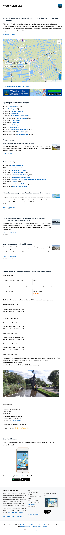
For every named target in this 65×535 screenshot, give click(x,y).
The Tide (51, 524)
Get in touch (31, 504)
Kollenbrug (20, 132)
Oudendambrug (13, 106)
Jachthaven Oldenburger (20, 184)
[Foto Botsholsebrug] (31, 382)
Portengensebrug (21, 118)
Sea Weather (32, 524)
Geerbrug (11, 109)
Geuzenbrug (16, 122)
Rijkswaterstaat (58, 81)
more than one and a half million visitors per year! (33, 526)
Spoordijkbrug (16, 120)
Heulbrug (15, 125)
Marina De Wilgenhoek (19, 186)
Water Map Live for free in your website (14, 516)
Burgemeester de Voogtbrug (19, 129)
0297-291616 (37, 293)
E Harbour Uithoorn (16, 165)
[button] (32, 60)
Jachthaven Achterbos (19, 168)
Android (22, 476)
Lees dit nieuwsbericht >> (10, 207)
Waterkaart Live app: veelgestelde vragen (17, 244)
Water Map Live (24, 524)
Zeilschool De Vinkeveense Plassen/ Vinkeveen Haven (29, 179)
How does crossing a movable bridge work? (18, 143)
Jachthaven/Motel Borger (20, 175)
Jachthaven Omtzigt (18, 172)
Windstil (14, 181)
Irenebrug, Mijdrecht (17, 111)
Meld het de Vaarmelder (22, 428)
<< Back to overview (9, 34)
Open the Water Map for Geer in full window (16, 86)
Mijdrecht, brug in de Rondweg (20, 116)
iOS (17, 476)
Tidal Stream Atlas (41, 524)
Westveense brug (23, 134)
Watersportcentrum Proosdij (21, 177)
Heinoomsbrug (14, 127)
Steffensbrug (15, 113)
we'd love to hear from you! (15, 512)
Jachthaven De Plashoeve (20, 170)
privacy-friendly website (35, 530)
